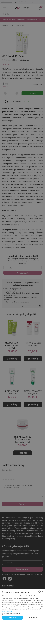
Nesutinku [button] (33, 617)
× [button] (42, 591)
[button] (22, 613)
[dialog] (22, 605)
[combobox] (39, 592)
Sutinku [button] (12, 618)
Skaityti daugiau (7, 611)
